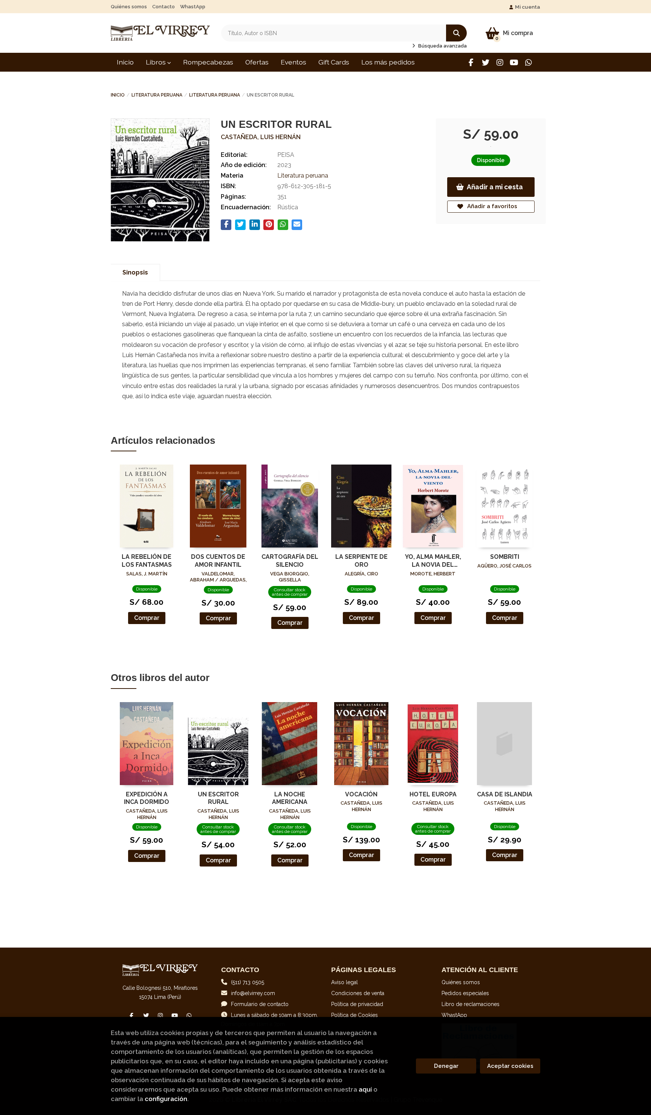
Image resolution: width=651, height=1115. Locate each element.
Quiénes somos (129, 6)
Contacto (163, 6)
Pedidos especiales (465, 993)
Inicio (118, 95)
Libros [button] (156, 62)
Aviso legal (344, 982)
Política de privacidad (357, 1004)
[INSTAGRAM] (500, 62)
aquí (365, 1089)
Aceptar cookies (510, 1066)
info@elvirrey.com (253, 993)
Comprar (146, 617)
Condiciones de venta (357, 993)
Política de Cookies (354, 1015)
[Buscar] (456, 33)
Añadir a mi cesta (495, 187)
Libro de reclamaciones (471, 1004)
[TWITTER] (485, 62)
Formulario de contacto (260, 1004)
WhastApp (192, 6)
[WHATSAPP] (528, 62)
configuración (166, 1099)
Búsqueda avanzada (442, 46)
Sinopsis (135, 272)
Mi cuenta (527, 7)
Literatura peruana (156, 95)
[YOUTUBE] (514, 62)
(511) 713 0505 (247, 982)
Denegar (446, 1066)
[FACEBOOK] (471, 62)
